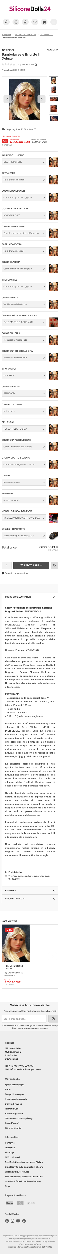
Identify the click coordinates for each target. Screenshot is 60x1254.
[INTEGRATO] (53, 379)
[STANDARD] (53, 397)
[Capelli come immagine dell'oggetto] (53, 236)
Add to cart (31, 565)
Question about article (16, 573)
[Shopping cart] (44, 22)
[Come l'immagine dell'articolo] (53, 450)
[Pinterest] (24, 1221)
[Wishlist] (34, 22)
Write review (28, 64)
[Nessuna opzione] (53, 486)
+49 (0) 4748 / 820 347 (21, 1065)
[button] (53, 80)
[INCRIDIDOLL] (52, 50)
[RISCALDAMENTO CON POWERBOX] (53, 521)
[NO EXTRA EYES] (53, 219)
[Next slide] (42, 99)
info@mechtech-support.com (25, 1069)
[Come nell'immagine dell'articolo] (53, 468)
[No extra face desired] (53, 183)
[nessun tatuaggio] (53, 503)
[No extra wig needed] (53, 254)
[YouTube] (18, 1221)
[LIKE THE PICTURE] (53, 165)
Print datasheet (15, 872)
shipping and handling (29, 1236)
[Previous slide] (8, 956)
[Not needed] (53, 414)
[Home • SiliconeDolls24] (30, 14)
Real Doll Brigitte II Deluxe (13, 967)
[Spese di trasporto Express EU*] (53, 539)
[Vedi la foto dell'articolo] (53, 308)
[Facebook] (7, 1221)
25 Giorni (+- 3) (28, 129)
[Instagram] (12, 1221)
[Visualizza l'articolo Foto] (53, 343)
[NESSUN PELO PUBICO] (53, 432)
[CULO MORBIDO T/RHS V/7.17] (53, 325)
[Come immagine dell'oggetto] (53, 201)
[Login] (25, 22)
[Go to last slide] (8, 99)
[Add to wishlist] (54, 565)
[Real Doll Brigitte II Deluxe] (16, 943)
